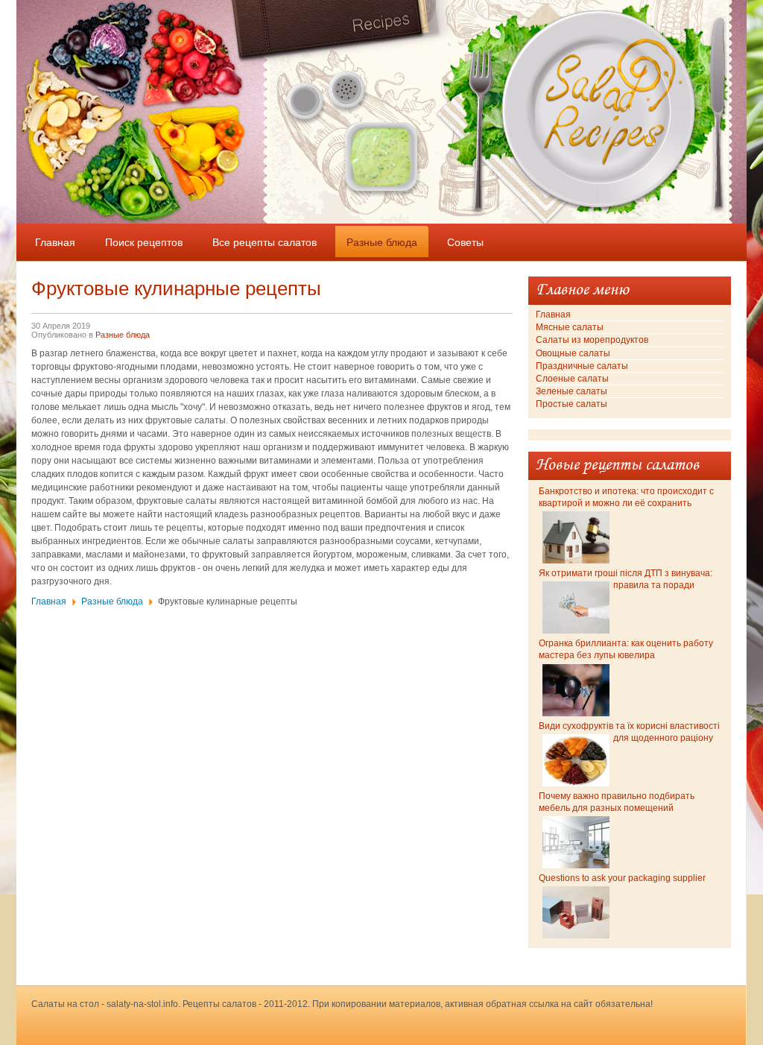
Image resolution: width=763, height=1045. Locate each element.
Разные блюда (122, 334)
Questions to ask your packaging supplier (622, 878)
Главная (48, 601)
